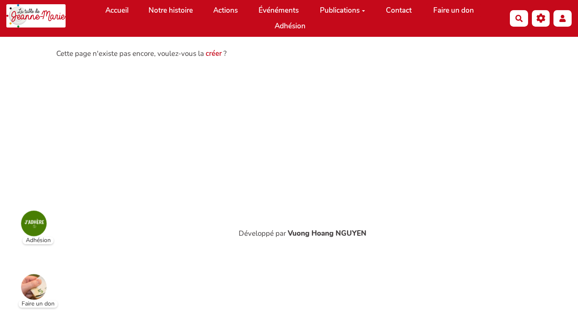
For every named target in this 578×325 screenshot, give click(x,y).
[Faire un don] (27, 280)
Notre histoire (171, 10)
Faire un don (453, 10)
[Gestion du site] (541, 18)
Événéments (279, 10)
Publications (340, 10)
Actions (225, 10)
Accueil (117, 10)
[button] (562, 18)
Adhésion (290, 26)
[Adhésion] (27, 217)
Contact (399, 10)
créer (214, 53)
